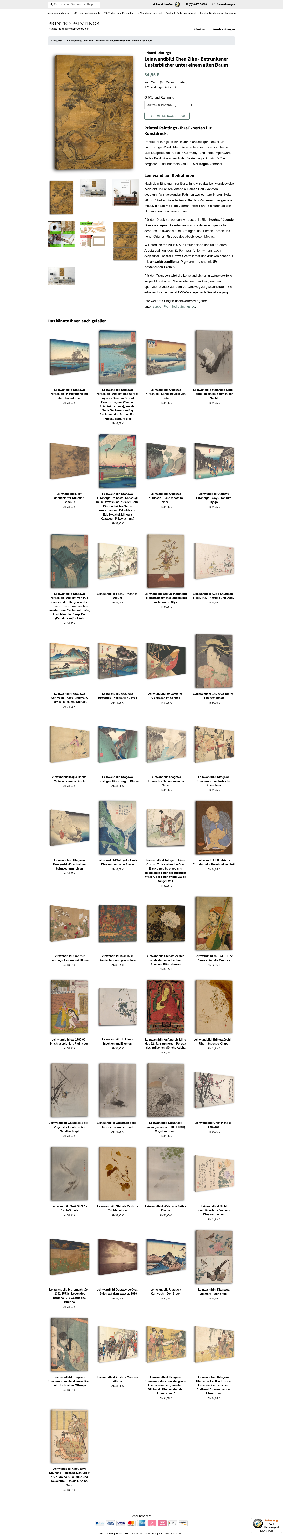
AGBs (119, 1533)
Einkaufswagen (226, 4)
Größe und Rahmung (159, 97)
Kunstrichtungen (223, 29)
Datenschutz (133, 1533)
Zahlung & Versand (171, 1533)
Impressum (106, 1533)
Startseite (56, 40)
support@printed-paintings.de (174, 306)
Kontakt (150, 1533)
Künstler (199, 29)
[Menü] (279, 1520)
